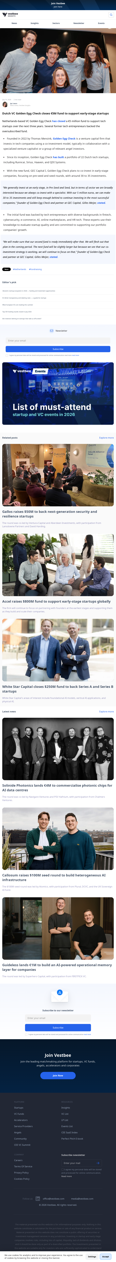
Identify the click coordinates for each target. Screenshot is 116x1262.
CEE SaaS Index (69, 1132)
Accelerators (21, 1120)
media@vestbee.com (82, 1198)
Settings (92, 1256)
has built (58, 157)
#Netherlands (19, 269)
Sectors (56, 23)
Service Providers (23, 1126)
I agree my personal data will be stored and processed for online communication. (81, 1173)
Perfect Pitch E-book (72, 1138)
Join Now (58, 1075)
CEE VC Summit (22, 1144)
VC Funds (19, 1113)
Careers (18, 1160)
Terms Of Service (23, 1166)
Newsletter (78, 23)
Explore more (106, 437)
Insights (35, 23)
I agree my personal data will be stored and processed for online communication (59, 1034)
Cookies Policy (21, 1178)
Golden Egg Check (64, 138)
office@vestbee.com (53, 1198)
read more (75, 355)
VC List (64, 1113)
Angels (17, 1132)
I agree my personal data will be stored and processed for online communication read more (44, 355)
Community (20, 1138)
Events (101, 23)
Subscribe (58, 1027)
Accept (105, 1256)
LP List (64, 1120)
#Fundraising (35, 269)
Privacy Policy (21, 1172)
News (14, 23)
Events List (67, 1126)
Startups (18, 1107)
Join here (58, 6)
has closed (58, 121)
